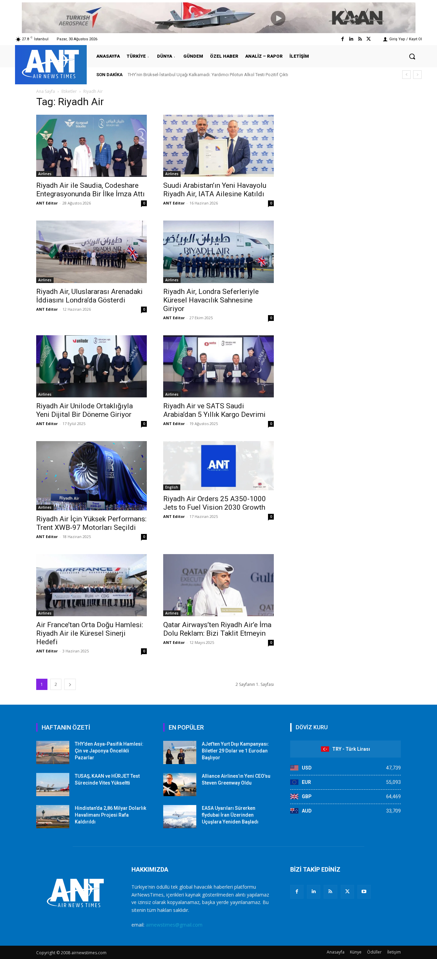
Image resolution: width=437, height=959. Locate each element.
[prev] (406, 74)
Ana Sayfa (45, 91)
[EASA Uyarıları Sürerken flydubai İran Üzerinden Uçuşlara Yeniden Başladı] (179, 816)
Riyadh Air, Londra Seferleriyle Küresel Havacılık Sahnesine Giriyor (211, 300)
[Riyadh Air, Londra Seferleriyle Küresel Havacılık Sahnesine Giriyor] (218, 252)
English (171, 487)
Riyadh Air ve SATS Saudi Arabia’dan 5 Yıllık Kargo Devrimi (214, 410)
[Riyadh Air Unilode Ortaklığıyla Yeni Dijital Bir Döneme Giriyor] (91, 366)
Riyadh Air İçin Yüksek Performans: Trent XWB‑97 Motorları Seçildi (91, 523)
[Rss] (360, 39)
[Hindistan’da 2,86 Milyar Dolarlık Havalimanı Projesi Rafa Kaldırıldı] (52, 816)
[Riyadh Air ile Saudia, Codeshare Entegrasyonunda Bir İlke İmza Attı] (91, 146)
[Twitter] (368, 39)
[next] (417, 74)
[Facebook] (342, 39)
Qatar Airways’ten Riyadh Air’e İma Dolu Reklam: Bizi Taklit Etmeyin (217, 629)
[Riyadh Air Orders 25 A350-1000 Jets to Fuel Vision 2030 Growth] (218, 465)
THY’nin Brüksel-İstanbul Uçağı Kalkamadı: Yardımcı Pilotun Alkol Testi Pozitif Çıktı (208, 74)
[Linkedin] (351, 39)
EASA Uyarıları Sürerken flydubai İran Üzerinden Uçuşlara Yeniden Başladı (230, 814)
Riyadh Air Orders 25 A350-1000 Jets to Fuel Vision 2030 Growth (214, 503)
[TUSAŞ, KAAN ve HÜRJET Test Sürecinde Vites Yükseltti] (52, 784)
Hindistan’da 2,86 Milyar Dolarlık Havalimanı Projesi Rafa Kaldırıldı (110, 814)
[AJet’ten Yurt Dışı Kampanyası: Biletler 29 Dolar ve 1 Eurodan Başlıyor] (179, 752)
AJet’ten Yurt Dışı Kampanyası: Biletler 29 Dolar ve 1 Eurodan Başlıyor (235, 750)
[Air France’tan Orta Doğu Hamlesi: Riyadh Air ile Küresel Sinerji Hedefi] (91, 585)
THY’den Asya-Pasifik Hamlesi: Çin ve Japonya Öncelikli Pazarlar (109, 750)
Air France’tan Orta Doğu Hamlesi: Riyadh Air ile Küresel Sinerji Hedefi (89, 633)
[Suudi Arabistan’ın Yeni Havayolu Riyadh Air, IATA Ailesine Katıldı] (218, 146)
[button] (412, 56)
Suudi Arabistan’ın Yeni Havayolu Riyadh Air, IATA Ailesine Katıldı (214, 189)
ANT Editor (47, 203)
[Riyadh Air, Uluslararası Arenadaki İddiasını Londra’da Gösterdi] (91, 252)
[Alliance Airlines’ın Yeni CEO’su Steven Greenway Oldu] (179, 784)
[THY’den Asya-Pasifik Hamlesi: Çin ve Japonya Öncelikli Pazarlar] (52, 752)
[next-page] (70, 684)
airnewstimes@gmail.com (174, 924)
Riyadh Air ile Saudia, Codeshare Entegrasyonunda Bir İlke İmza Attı (90, 189)
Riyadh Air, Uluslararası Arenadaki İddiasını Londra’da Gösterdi (89, 295)
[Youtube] (364, 891)
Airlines (45, 173)
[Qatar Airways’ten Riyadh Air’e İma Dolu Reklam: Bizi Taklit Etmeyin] (218, 585)
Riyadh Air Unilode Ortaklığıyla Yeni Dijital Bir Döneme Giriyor (84, 410)
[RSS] (330, 891)
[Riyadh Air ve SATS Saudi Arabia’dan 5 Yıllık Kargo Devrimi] (218, 366)
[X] (347, 891)
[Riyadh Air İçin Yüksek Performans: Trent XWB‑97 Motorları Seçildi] (91, 475)
